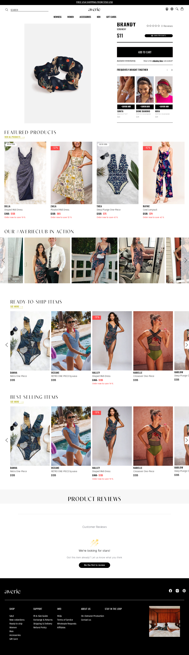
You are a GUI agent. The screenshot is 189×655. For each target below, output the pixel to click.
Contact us (86, 620)
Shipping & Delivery (42, 623)
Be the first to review (94, 565)
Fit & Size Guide (40, 616)
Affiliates (61, 627)
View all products (12, 137)
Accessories (15, 635)
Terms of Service (65, 620)
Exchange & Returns (43, 620)
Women (13, 627)
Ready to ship (15, 623)
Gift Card (13, 639)
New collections (17, 620)
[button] (4, 260)
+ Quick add (126, 107)
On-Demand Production (92, 616)
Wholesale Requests (66, 623)
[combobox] (29, 10)
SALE (11, 616)
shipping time (157, 61)
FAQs (59, 616)
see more (14, 307)
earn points (159, 36)
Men (11, 631)
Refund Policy (40, 627)
